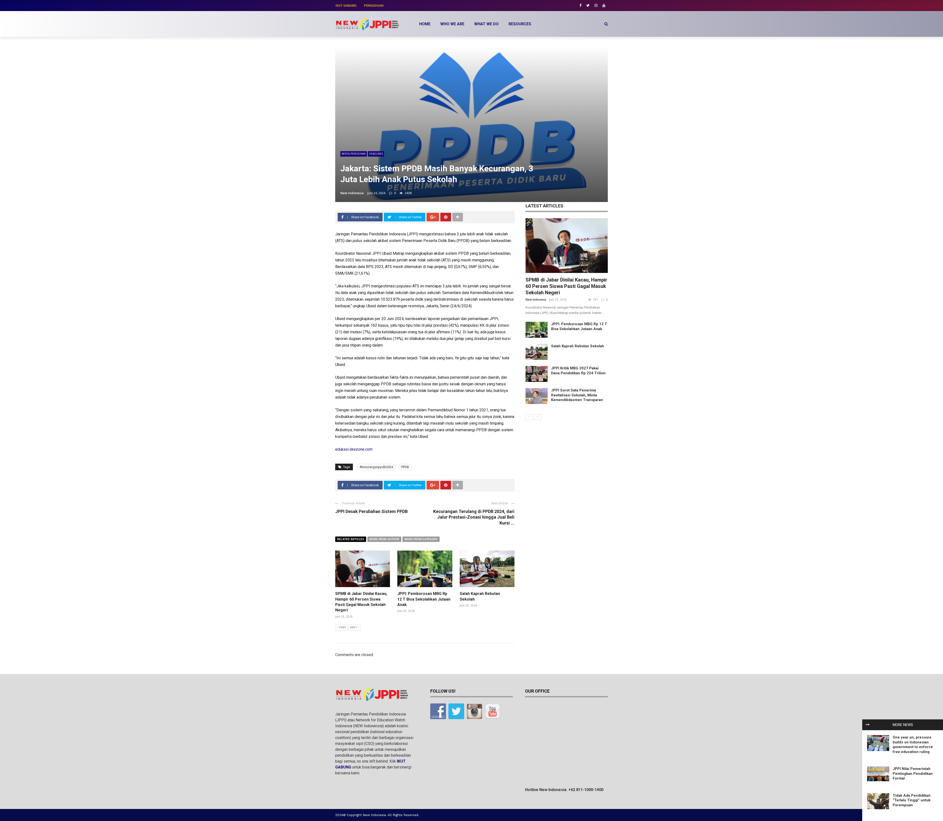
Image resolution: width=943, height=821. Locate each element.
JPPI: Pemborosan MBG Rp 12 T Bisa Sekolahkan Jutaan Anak (423, 599)
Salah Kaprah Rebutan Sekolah (577, 346)
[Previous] (529, 417)
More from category (421, 539)
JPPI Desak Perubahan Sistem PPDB (371, 511)
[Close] (867, 724)
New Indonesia (352, 193)
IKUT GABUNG (345, 5)
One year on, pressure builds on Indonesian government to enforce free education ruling (913, 744)
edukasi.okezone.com (354, 449)
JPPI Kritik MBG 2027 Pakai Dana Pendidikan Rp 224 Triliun (578, 370)
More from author (384, 539)
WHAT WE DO (486, 24)
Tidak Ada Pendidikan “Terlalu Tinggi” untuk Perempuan (911, 800)
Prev (342, 627)
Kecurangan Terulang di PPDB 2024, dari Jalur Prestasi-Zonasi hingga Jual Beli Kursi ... (473, 517)
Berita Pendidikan (354, 153)
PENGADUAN (373, 5)
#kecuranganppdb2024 (376, 467)
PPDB (405, 467)
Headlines (376, 153)
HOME (424, 24)
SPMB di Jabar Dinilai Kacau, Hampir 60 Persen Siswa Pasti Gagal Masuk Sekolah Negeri (566, 286)
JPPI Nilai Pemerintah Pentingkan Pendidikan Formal (913, 774)
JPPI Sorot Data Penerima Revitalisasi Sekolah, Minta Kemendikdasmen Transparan (577, 395)
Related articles (350, 539)
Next (353, 627)
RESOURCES (520, 24)
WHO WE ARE (452, 24)
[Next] (537, 417)
